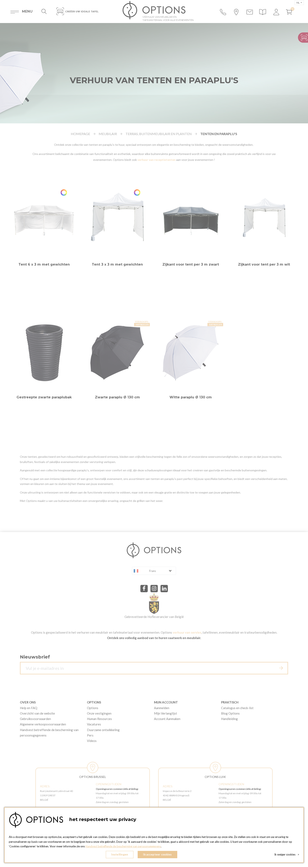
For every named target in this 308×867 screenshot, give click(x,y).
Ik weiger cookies (286, 854)
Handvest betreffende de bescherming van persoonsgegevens (123, 846)
